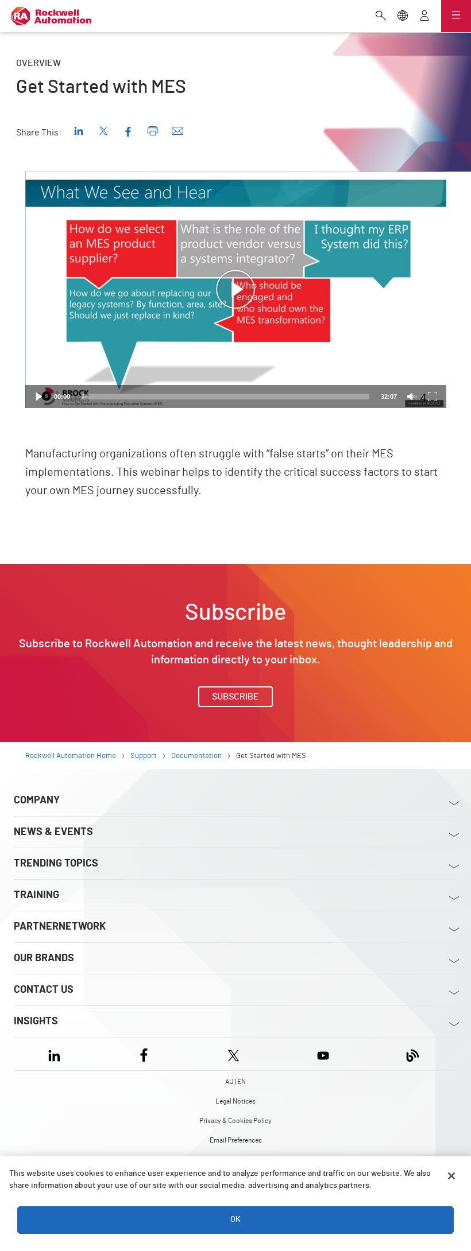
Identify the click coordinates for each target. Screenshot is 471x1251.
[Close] (451, 1176)
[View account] (424, 16)
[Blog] (412, 1054)
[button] (235, 290)
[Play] (39, 396)
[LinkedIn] (57, 1054)
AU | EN (235, 1081)
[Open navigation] (456, 16)
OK (235, 1219)
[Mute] (411, 396)
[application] (235, 290)
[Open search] (381, 16)
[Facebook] (144, 1054)
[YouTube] (323, 1054)
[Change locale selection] (402, 16)
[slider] (225, 396)
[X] (233, 1054)
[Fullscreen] (432, 396)
